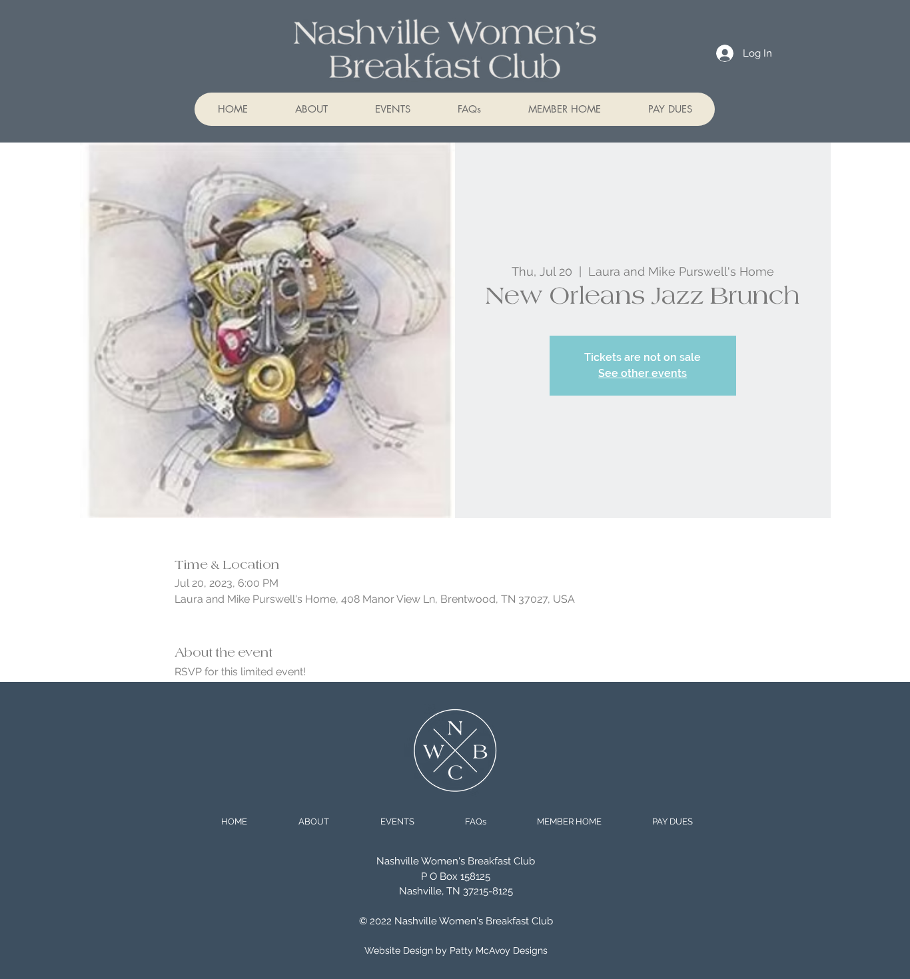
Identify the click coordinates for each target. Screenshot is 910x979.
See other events (642, 373)
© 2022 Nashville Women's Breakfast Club (456, 921)
